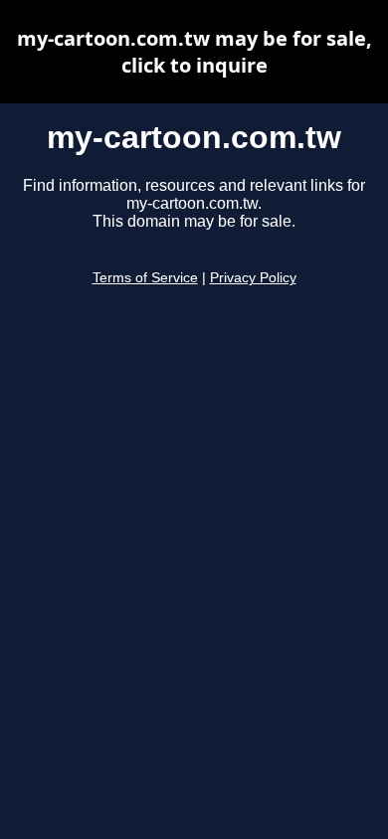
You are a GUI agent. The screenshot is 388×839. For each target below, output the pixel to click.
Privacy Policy (253, 277)
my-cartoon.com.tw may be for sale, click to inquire (194, 52)
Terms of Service (145, 277)
